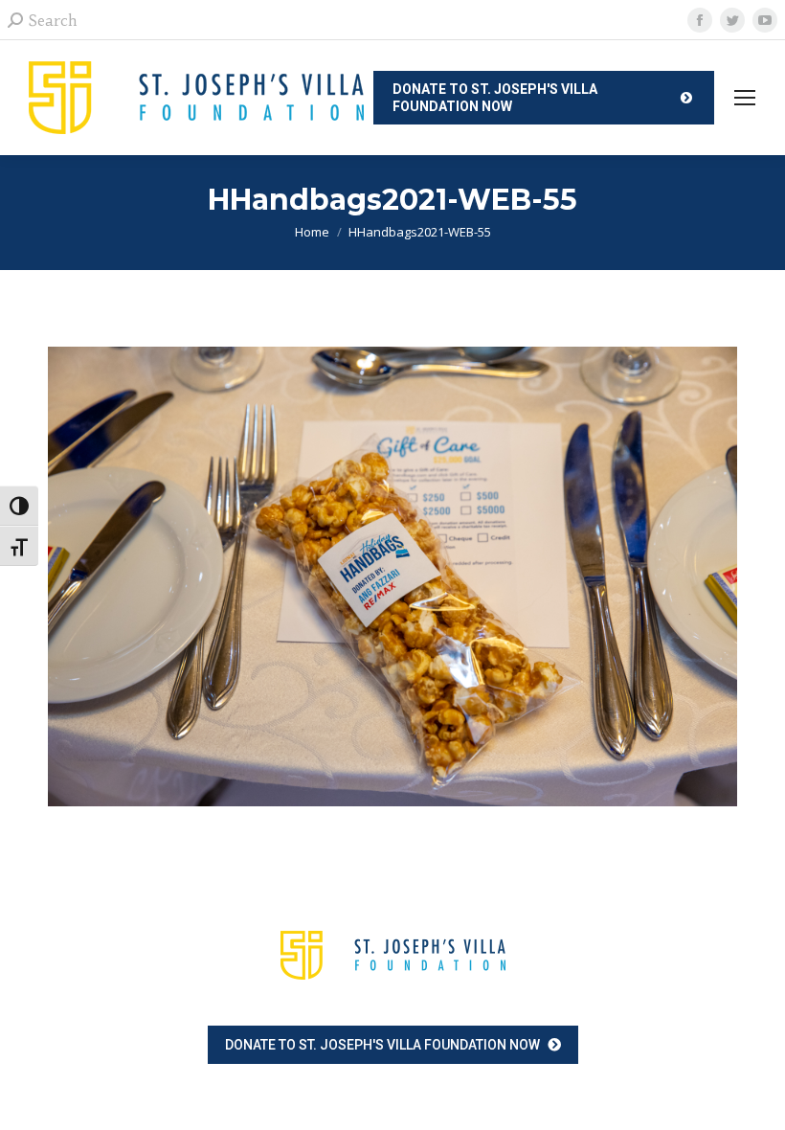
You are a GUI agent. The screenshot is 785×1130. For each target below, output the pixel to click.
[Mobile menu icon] (744, 97)
